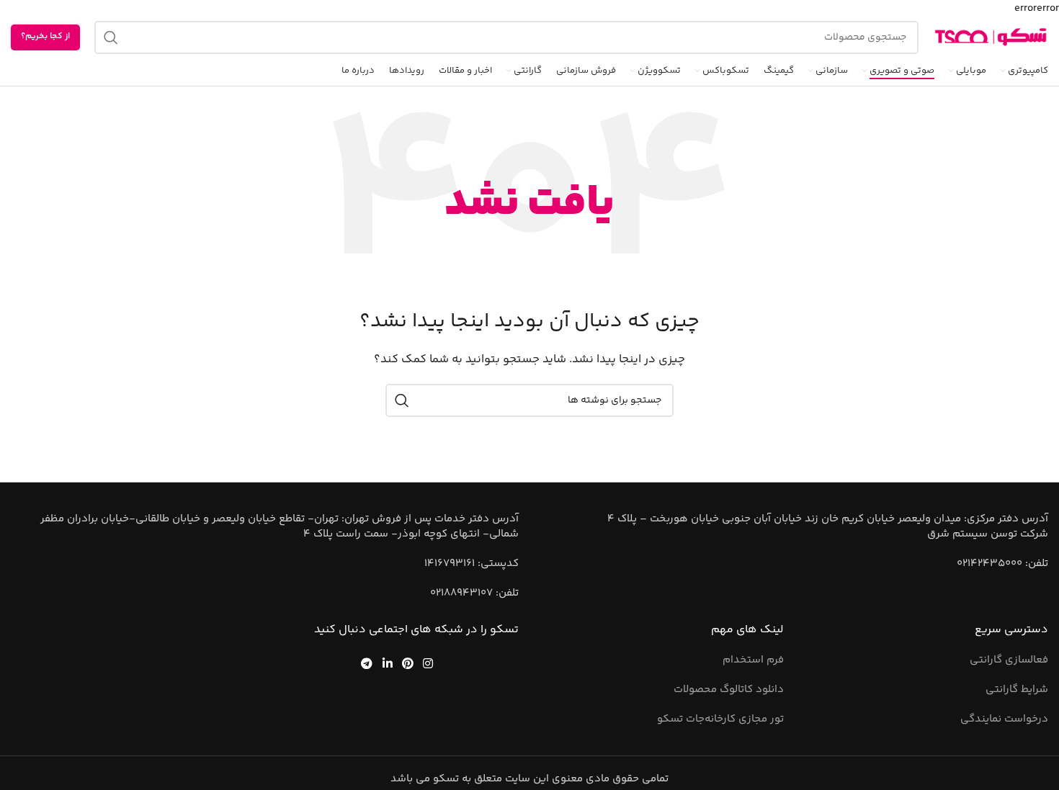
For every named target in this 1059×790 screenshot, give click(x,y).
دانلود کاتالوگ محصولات (729, 689)
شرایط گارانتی (1017, 689)
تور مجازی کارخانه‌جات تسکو (720, 719)
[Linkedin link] (387, 662)
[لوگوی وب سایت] (990, 37)
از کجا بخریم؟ (45, 36)
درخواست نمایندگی (1004, 719)
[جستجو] (111, 37)
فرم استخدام (753, 660)
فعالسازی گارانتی (1009, 660)
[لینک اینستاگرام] (428, 662)
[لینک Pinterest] (407, 662)
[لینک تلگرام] (367, 662)
